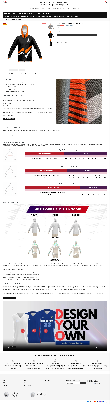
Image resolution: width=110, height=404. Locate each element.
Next (46, 44)
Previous (4, 44)
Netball (4, 380)
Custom (40, 2)
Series (54, 2)
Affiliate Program (27, 387)
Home (4, 19)
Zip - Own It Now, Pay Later (29, 385)
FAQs (25, 380)
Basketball (5, 379)
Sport (50, 2)
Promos (65, 2)
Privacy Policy (48, 380)
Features (59, 27)
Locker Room (59, 2)
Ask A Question (61, 39)
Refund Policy (47, 382)
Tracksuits (5, 385)
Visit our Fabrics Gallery (9, 118)
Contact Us (13, 346)
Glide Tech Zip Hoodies (22, 112)
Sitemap (25, 383)
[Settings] (106, 2)
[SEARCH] (102, 2)
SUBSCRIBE (83, 383)
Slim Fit (5, 24)
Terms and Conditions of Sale (50, 379)
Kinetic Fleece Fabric (40, 108)
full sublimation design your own (26, 114)
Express (45, 2)
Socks (4, 382)
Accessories (5, 388)
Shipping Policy (48, 383)
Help (70, 2)
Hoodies (4, 383)
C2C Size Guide (27, 379)
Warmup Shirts (6, 387)
